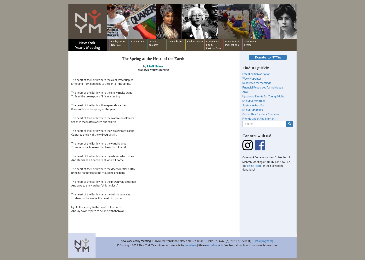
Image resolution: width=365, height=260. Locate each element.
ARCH (245, 91)
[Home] (183, 21)
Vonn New (191, 245)
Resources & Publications (232, 43)
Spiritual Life (175, 41)
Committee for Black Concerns (260, 114)
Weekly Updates (252, 78)
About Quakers (153, 43)
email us (212, 245)
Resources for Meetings (256, 83)
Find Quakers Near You (118, 43)
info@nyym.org (264, 241)
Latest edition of (255, 74)
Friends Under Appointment (258, 118)
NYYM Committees (253, 100)
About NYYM (137, 41)
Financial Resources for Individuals (262, 87)
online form (254, 165)
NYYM (252, 109)
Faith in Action (195, 41)
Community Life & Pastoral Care (213, 45)
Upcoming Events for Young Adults (263, 96)
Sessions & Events (250, 43)
